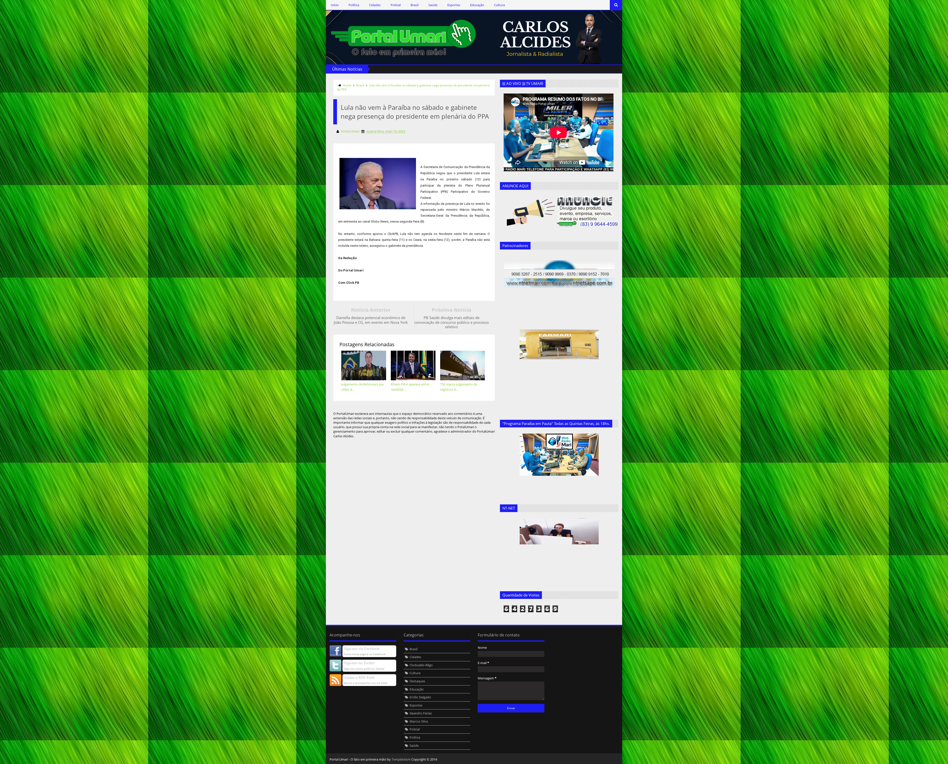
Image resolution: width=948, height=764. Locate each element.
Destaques (417, 681)
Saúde (432, 5)
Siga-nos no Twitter (359, 663)
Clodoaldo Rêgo (421, 665)
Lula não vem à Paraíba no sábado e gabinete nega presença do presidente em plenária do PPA (413, 87)
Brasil (414, 5)
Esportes (453, 5)
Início (335, 5)
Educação (477, 5)
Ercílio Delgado (420, 697)
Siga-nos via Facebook (361, 649)
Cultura (499, 5)
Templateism (401, 759)
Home (347, 85)
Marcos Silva (419, 721)
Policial (396, 5)
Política (354, 5)
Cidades (375, 5)
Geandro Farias (421, 713)
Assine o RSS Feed (359, 677)
